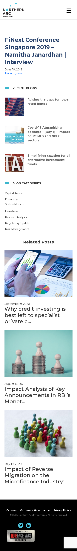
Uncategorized (14, 73)
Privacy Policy (62, 510)
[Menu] (69, 11)
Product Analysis (16, 217)
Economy (11, 199)
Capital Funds (14, 193)
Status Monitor (14, 204)
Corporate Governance (35, 510)
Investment (13, 211)
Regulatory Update (17, 223)
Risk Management (17, 229)
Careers (11, 510)
